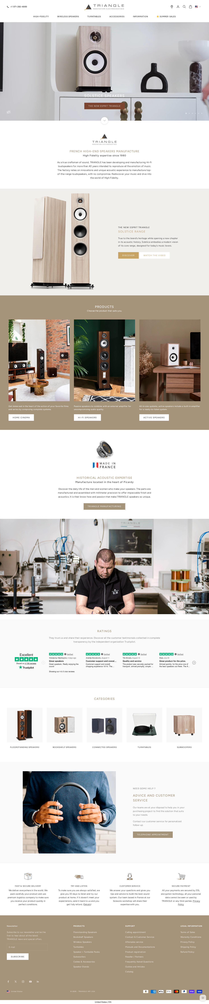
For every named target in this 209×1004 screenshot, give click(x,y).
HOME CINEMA (21, 417)
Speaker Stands (81, 966)
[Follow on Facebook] (8, 981)
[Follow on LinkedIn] (37, 981)
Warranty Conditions (190, 937)
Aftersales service (134, 942)
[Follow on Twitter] (15, 981)
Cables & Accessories (84, 961)
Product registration (135, 952)
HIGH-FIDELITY (41, 16)
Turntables (78, 947)
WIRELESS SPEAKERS (68, 16)
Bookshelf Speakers (83, 937)
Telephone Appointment (153, 834)
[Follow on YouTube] (30, 981)
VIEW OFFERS (105, 106)
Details (87, 904)
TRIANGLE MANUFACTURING (104, 506)
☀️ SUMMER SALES (166, 16)
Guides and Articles (135, 966)
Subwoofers (79, 956)
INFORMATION (140, 16)
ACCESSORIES (116, 16)
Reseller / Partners (134, 956)
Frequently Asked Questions (139, 961)
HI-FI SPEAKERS (87, 417)
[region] (104, 60)
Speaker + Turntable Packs (86, 952)
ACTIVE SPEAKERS (154, 417)
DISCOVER (128, 255)
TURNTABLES (94, 16)
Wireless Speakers (82, 942)
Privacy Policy (187, 942)
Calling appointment (135, 932)
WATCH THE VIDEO (154, 255)
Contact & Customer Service (139, 937)
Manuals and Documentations (140, 947)
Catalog (129, 971)
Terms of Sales (187, 932)
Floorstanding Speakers (85, 932)
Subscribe (177, 992)
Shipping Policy (188, 947)
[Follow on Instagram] (23, 981)
